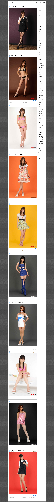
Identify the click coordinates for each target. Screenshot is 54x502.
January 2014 (40, 36)
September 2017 (40, 12)
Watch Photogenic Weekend (41, 107)
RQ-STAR (12, 56)
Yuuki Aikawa (36, 102)
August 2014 (40, 31)
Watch (39, 106)
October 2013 (40, 38)
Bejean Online (40, 67)
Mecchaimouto (40, 85)
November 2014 (40, 29)
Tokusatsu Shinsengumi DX (41, 137)
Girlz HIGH (40, 76)
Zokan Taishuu (40, 146)
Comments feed (40, 155)
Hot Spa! (40, 127)
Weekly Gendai (40, 138)
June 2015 (39, 24)
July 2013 (39, 40)
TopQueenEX (40, 101)
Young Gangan (40, 144)
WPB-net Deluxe (40, 109)
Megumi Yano (34, 349)
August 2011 (40, 56)
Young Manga (40, 145)
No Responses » (35, 56)
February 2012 (40, 52)
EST (39, 74)
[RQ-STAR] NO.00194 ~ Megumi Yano (17, 401)
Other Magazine (40, 132)
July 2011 (39, 57)
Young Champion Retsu (41, 143)
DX (39, 120)
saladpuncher (12, 102)
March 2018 (40, 8)
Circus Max (40, 118)
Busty (25, 102)
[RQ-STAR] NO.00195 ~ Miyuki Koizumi (17, 351)
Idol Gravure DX (40, 81)
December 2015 (40, 20)
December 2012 (40, 45)
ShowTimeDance (40, 95)
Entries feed (40, 154)
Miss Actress (40, 88)
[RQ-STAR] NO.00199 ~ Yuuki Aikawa (17, 154)
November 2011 (40, 54)
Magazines (39, 111)
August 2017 (40, 13)
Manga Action (40, 129)
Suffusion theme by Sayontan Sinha (43, 500)
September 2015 (40, 22)
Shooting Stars (40, 94)
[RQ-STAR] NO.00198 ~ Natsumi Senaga (17, 203)
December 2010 (40, 59)
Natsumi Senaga (33, 250)
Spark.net (40, 97)
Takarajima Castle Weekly (41, 99)
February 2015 (40, 27)
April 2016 (39, 17)
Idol (27, 250)
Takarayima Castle (40, 100)
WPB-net (40, 108)
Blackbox (40, 116)
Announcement (40, 63)
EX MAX (40, 122)
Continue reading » (35, 51)
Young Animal (40, 141)
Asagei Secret (40, 113)
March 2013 (40, 43)
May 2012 (39, 50)
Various (39, 104)
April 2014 (39, 34)
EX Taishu (40, 123)
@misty (39, 64)
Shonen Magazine (40, 134)
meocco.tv (40, 86)
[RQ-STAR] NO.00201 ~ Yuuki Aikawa (17, 55)
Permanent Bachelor (14, 2)
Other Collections (40, 90)
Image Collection (30, 102)
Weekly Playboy (40, 139)
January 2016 (40, 19)
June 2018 (39, 6)
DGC (39, 71)
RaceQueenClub (40, 92)
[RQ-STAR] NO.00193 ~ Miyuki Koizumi (17, 450)
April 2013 (39, 42)
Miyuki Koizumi (34, 497)
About (39, 158)
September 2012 (40, 47)
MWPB (39, 131)
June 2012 (39, 49)
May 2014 (39, 33)
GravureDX (40, 79)
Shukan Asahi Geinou (41, 136)
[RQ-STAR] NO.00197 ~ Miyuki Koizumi (17, 253)
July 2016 (39, 15)
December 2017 (40, 10)
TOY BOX (40, 102)
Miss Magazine (40, 130)
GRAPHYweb (40, 78)
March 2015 (40, 26)
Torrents (39, 148)
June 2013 (39, 41)
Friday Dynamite (40, 125)
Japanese (32, 102)
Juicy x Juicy (40, 83)
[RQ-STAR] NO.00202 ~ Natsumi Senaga (17, 6)
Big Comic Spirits (40, 115)
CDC (39, 69)
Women (13, 56)
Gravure (27, 102)
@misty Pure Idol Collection (41, 65)
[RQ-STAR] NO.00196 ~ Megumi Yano (17, 302)
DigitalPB (40, 72)
